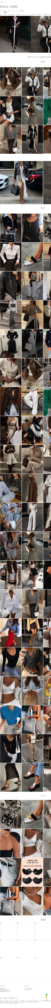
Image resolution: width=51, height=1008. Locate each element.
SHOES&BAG (44, 14)
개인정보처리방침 (11, 998)
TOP (24, 14)
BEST (1, 14)
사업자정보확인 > (35, 1002)
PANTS (39, 14)
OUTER (27, 14)
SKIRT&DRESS (33, 14)
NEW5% (5, 14)
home (1, 998)
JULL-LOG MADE (11, 14)
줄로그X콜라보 (18, 14)
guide (16, 998)
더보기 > (43, 62)
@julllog (43, 920)
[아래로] (46, 1000)
